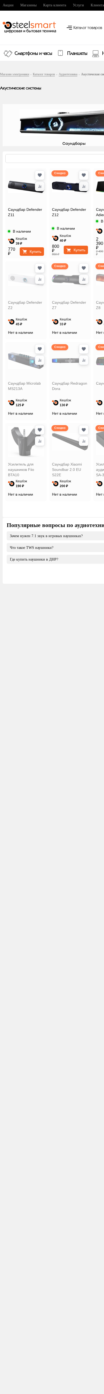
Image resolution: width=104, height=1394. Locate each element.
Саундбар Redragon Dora (69, 386)
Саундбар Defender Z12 (69, 212)
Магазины (28, 5)
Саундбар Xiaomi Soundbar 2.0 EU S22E (67, 469)
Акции (8, 5)
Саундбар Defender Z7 (69, 305)
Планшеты (77, 53)
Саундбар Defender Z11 (25, 212)
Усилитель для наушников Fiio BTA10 (21, 469)
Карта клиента (54, 5)
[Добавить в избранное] (40, 175)
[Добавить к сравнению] (40, 186)
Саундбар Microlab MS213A (24, 386)
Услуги (78, 5)
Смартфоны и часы (33, 53)
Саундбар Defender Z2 (25, 305)
